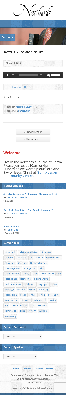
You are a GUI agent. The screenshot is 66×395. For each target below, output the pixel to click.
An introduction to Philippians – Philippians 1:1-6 (30, 193)
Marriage (9, 289)
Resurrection (11, 300)
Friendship (25, 278)
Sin (6, 305)
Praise (23, 294)
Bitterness (46, 252)
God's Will (29, 284)
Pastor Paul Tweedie (16, 197)
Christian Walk (53, 257)
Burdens (9, 257)
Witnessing (10, 316)
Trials (22, 310)
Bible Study (10, 252)
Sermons (27, 368)
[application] (33, 75)
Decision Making (38, 263)
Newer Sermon (33, 131)
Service (52, 300)
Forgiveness (11, 278)
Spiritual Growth (38, 305)
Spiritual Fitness (19, 305)
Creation (22, 263)
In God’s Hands (11, 226)
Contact (39, 368)
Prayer (33, 294)
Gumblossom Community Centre (30, 174)
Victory (32, 310)
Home (16, 368)
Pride (42, 294)
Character (21, 257)
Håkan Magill (12, 229)
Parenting (43, 289)
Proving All (53, 294)
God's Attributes (13, 284)
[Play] (7, 75)
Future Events (41, 278)
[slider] (56, 75)
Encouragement (13, 268)
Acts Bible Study (24, 106)
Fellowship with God (50, 273)
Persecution (24, 110)
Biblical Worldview (28, 252)
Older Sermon (33, 139)
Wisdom (43, 310)
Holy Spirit (43, 284)
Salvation (25, 300)
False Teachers (12, 273)
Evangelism (30, 268)
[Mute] (48, 75)
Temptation (11, 310)
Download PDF (9, 87)
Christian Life (36, 257)
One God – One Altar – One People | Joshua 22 (28, 210)
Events (49, 368)
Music (32, 289)
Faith (41, 268)
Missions (21, 289)
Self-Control (40, 300)
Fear (35, 273)
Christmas (10, 263)
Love (54, 284)
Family (26, 273)
